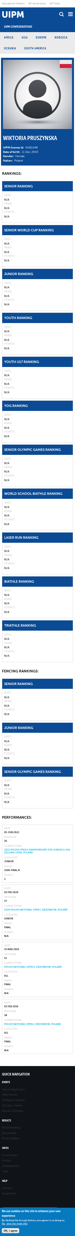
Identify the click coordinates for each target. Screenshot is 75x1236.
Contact (7, 1188)
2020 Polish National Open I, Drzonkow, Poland (36, 909)
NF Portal (55, 3)
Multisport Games (13, 1100)
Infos (5, 1148)
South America (35, 48)
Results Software (12, 1111)
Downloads (9, 1133)
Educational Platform (13, 3)
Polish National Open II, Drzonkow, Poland (33, 967)
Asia (25, 37)
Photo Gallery (10, 1138)
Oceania (10, 48)
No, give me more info (14, 1223)
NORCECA (61, 37)
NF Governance (37, 3)
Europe (41, 37)
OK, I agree (10, 1230)
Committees (10, 1155)
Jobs (5, 1171)
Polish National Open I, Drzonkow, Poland (32, 1024)
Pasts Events (10, 1094)
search (61, 14)
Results (6, 1120)
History (6, 1160)
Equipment (9, 1193)
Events (6, 1082)
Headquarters (10, 1166)
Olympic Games (12, 1105)
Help (4, 1181)
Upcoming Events (13, 1089)
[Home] (1, 7)
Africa (9, 37)
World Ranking (11, 1127)
